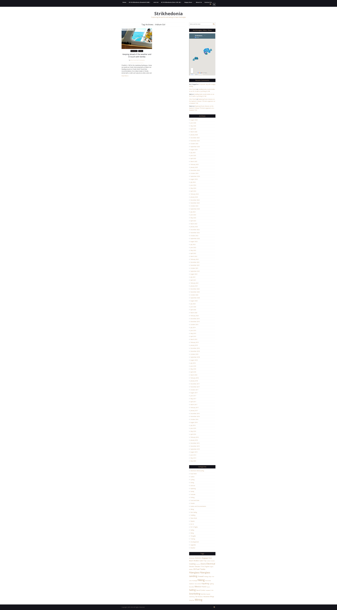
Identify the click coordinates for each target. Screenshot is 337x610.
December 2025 (195, 138)
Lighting (211, 584)
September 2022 (195, 238)
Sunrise (203, 594)
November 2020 (195, 292)
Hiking (192, 509)
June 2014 (193, 455)
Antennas (192, 558)
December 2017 (195, 384)
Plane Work (193, 518)
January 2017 (194, 410)
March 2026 (193, 132)
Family (192, 491)
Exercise (192, 485)
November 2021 (195, 265)
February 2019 (194, 342)
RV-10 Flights (194, 527)
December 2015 (195, 443)
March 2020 (193, 312)
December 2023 (195, 200)
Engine (207, 566)
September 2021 (195, 271)
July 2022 (193, 244)
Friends (192, 503)
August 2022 (194, 241)
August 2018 (194, 360)
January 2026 (194, 135)
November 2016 (195, 416)
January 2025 (194, 167)
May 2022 (193, 250)
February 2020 (194, 315)
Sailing (140, 51)
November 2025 (195, 141)
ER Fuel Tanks (199, 569)
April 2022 (193, 253)
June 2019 (193, 330)
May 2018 (193, 369)
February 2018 (194, 378)
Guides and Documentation (198, 506)
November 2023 (195, 203)
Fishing (192, 497)
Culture (192, 477)
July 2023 (193, 212)
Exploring (193, 488)
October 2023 (194, 206)
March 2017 (193, 404)
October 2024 (194, 173)
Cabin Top (202, 561)
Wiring (198, 599)
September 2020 (195, 298)
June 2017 (193, 396)
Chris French (133, 60)
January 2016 (194, 440)
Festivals (192, 494)
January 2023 (194, 226)
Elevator (191, 566)
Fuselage (194, 580)
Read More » (125, 76)
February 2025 (194, 164)
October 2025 (194, 143)
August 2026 (194, 120)
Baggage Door (207, 558)
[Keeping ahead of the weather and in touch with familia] (137, 38)
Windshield (206, 596)
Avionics (198, 558)
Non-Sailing (193, 512)
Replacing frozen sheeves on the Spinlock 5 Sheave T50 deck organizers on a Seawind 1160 (202, 101)
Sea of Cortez (200, 590)
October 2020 (194, 295)
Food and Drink (194, 500)
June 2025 (193, 155)
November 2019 (195, 321)
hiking (201, 580)
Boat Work (134, 51)
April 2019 (193, 336)
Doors (203, 563)
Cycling (192, 479)
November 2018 (195, 351)
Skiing (192, 533)
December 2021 (195, 262)
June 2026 (193, 123)
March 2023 (193, 224)
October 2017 (194, 390)
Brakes (196, 561)
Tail (196, 597)
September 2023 (195, 209)
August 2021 (194, 274)
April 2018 (193, 372)
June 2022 (193, 247)
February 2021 (194, 283)
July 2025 (193, 152)
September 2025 (195, 146)
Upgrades (193, 545)
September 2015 (195, 449)
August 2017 (194, 393)
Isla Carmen (198, 584)
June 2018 (193, 366)
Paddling (192, 515)
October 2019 (194, 324)
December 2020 (195, 289)
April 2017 (193, 401)
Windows (200, 596)
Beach (191, 561)
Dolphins (198, 564)
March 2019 (193, 339)
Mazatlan (191, 587)
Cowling (192, 564)
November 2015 (195, 446)
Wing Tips (191, 600)
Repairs (192, 521)
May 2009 (193, 461)
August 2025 (194, 149)
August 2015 (194, 452)
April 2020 (193, 309)
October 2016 (194, 419)
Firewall (201, 576)
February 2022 (194, 259)
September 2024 (195, 176)
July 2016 (193, 425)
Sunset (208, 594)
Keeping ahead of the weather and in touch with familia (137, 55)
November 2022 (195, 232)
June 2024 (193, 185)
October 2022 (194, 235)
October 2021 (194, 268)
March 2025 (193, 161)
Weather (192, 548)
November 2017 (195, 387)
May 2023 (193, 218)
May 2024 (193, 188)
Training (192, 539)
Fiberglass (194, 572)
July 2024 (193, 182)
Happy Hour (188, 2)
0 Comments (141, 60)
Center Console (211, 561)
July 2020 (193, 304)
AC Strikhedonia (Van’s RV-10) (171, 2)
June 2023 (193, 215)
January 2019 (194, 345)
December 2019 (195, 318)
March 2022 (193, 256)
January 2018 (194, 381)
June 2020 (193, 307)
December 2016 (195, 413)
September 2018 (195, 357)
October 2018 (194, 354)
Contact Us (208, 2)
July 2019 (193, 327)
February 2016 (194, 437)
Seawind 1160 (209, 590)
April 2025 (193, 158)
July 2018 (193, 363)
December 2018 (195, 348)
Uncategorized (194, 542)
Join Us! (156, 2)
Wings (212, 597)
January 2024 (194, 197)
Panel (204, 586)
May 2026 (193, 126)
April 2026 (193, 129)
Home (124, 2)
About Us (199, 2)
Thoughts (193, 536)
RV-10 (192, 524)
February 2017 (194, 407)
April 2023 (193, 221)
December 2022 (195, 229)
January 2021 (194, 286)
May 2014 (193, 458)
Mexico (198, 586)
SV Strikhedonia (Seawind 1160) (139, 2)
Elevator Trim (199, 566)
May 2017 (193, 398)
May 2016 (193, 431)
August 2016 (194, 422)
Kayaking (205, 583)
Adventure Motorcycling (197, 471)
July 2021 (193, 277)
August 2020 (194, 301)
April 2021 (193, 280)
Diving (192, 482)
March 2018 (193, 375)
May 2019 (193, 333)
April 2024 (193, 191)
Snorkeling (194, 593)
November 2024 (195, 170)
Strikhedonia (168, 13)
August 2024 (194, 179)
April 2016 (193, 434)
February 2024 (194, 194)
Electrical (210, 563)
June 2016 (193, 428)
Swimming (192, 596)
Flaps (210, 576)
